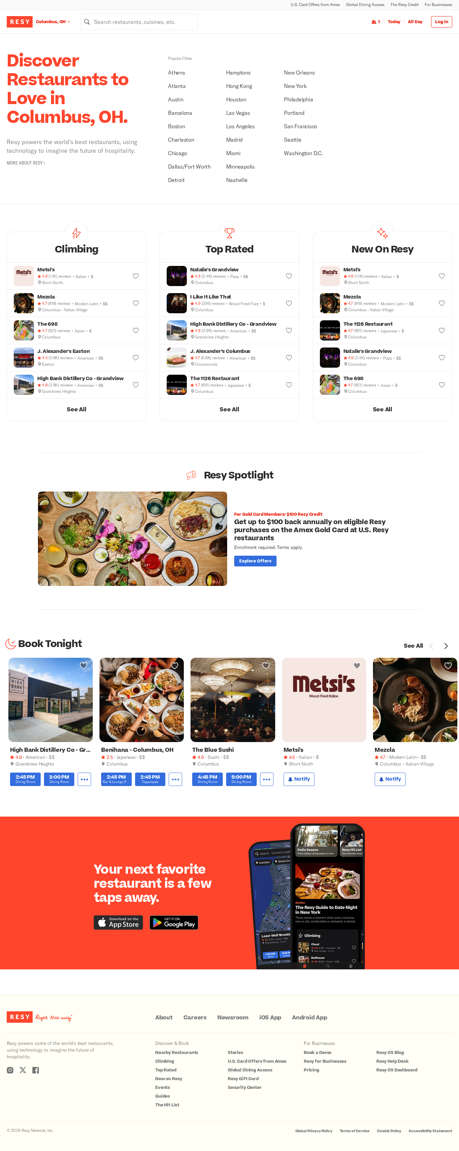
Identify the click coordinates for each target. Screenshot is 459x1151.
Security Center (245, 1088)
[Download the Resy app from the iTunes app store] (118, 922)
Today (394, 22)
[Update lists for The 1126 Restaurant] (289, 384)
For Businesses (438, 4)
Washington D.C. (303, 153)
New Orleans (299, 72)
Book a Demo (317, 1053)
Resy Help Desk (392, 1061)
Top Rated (165, 1070)
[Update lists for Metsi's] (135, 276)
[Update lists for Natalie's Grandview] (289, 276)
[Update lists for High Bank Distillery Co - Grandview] (135, 384)
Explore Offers (255, 561)
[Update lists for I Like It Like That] (289, 303)
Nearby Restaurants (176, 1053)
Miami (233, 153)
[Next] (446, 646)
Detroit (176, 180)
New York (295, 86)
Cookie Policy (389, 1131)
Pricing (311, 1070)
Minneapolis (240, 166)
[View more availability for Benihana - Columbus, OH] (175, 779)
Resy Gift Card (243, 1079)
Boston (176, 126)
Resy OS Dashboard (396, 1070)
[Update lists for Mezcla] (135, 303)
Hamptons (238, 72)
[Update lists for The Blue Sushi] (266, 665)
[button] (76, 247)
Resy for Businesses (325, 1061)
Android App (309, 1018)
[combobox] (139, 21)
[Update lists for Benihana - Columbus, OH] (174, 665)
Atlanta (176, 86)
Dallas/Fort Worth (189, 166)
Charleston (181, 139)
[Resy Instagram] (10, 1070)
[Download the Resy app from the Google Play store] (174, 922)
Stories (235, 1053)
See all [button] (76, 410)
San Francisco (300, 126)
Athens (176, 72)
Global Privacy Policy (313, 1131)
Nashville (237, 180)
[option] (229, 539)
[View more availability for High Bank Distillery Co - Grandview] (84, 779)
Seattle (292, 139)
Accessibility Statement (430, 1131)
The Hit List (167, 1105)
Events (162, 1088)
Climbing (164, 1061)
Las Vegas (238, 112)
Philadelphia (298, 99)
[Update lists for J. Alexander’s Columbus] (289, 357)
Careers (195, 1018)
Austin (175, 99)
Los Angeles (240, 126)
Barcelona (180, 112)
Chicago (177, 153)
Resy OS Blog (390, 1053)
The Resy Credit (404, 4)
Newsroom (233, 1018)
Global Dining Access (365, 4)
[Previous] (431, 646)
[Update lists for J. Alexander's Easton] (135, 357)
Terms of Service (355, 1131)
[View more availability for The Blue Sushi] (267, 779)
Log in (441, 22)
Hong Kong (239, 86)
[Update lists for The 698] (135, 330)
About (164, 1018)
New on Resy (168, 1079)
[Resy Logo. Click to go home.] (20, 22)
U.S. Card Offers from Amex (315, 4)
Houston (236, 99)
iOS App (270, 1018)
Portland (294, 112)
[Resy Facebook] (35, 1070)
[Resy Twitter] (22, 1070)
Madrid (234, 139)
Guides (162, 1096)
